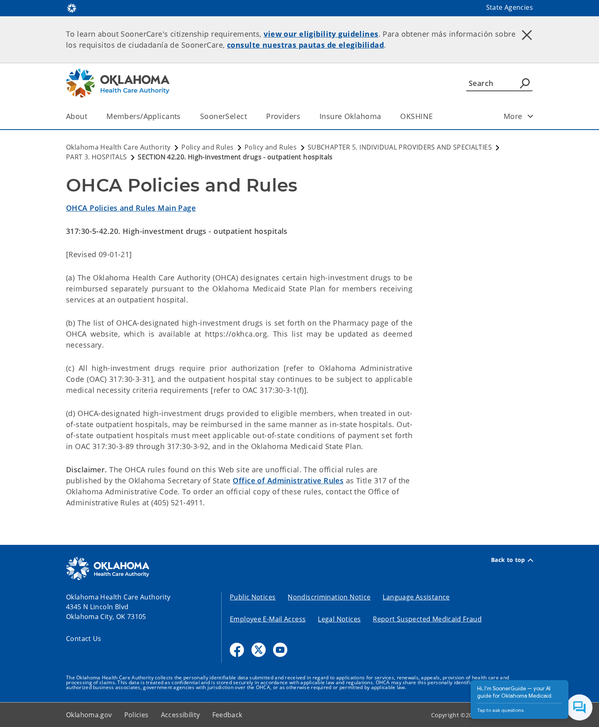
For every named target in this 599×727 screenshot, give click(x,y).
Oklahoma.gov (89, 714)
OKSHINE (416, 116)
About (76, 116)
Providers (283, 116)
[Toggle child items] (530, 116)
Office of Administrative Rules (288, 480)
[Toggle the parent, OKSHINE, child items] (435, 116)
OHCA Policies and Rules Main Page (131, 208)
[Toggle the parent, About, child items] (89, 116)
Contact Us (83, 638)
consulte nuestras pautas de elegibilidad (305, 45)
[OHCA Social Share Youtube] (280, 650)
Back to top (508, 560)
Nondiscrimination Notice (329, 597)
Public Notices (252, 597)
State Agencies (509, 7)
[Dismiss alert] (527, 35)
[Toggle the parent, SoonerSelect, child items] (249, 116)
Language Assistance (416, 597)
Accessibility (180, 714)
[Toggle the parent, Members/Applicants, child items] (183, 116)
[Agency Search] (525, 83)
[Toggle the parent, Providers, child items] (303, 116)
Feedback (227, 714)
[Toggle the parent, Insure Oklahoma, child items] (383, 116)
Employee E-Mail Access (268, 619)
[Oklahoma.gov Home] (71, 7)
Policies (136, 714)
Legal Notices (339, 619)
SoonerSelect (223, 116)
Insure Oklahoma (350, 116)
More (513, 116)
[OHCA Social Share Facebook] (237, 650)
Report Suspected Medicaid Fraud (427, 619)
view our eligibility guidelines (321, 34)
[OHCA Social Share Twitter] (258, 650)
